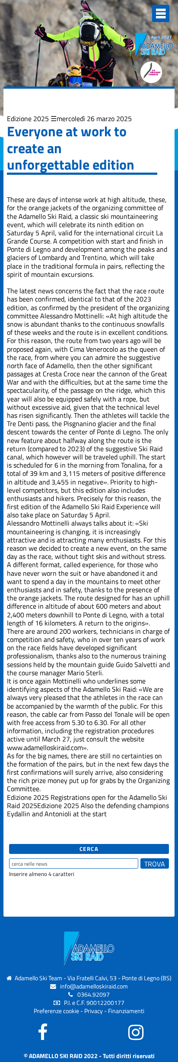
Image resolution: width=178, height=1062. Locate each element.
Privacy (93, 1011)
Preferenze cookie (56, 1011)
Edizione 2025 (28, 118)
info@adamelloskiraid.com (94, 986)
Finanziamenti (126, 1011)
